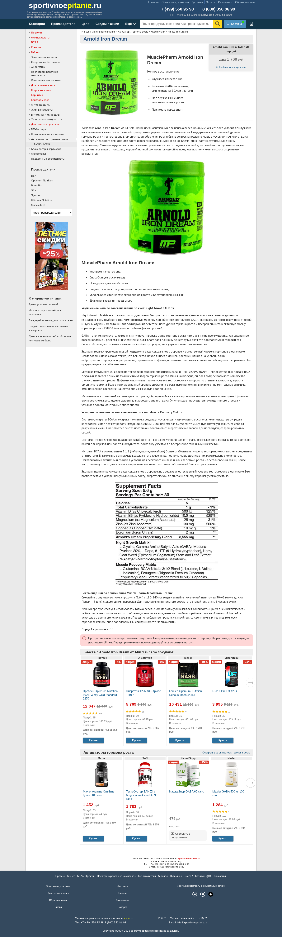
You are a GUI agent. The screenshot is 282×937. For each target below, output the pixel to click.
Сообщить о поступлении (232, 67)
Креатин (36, 47)
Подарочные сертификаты (47, 158)
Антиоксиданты (40, 104)
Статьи (58, 907)
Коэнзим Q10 (203, 876)
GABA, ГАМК (42, 144)
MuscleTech (38, 204)
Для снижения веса (43, 85)
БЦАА (80, 876)
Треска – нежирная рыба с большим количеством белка (50, 338)
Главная (153, 2)
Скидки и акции (107, 23)
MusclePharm (158, 31)
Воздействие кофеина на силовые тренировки (48, 328)
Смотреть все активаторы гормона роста (226, 752)
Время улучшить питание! (43, 304)
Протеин (36, 32)
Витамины (176, 876)
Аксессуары (38, 153)
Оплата (210, 2)
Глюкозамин (220, 876)
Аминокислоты (40, 37)
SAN (33, 190)
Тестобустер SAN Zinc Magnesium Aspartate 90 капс (141, 795)
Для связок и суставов (45, 124)
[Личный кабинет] (251, 24)
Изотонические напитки (46, 80)
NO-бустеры (38, 129)
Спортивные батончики (45, 62)
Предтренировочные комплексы (116, 876)
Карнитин (37, 94)
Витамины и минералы (45, 114)
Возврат (122, 907)
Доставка (197, 2)
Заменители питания (44, 57)
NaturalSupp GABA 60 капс (186, 791)
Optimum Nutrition (42, 180)
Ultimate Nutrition (41, 200)
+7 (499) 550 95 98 (176, 9)
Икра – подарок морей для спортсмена (45, 312)
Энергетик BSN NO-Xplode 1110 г (143, 692)
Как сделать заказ (58, 893)
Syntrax (35, 195)
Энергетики (38, 66)
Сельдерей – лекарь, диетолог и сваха (51, 320)
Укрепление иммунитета (46, 119)
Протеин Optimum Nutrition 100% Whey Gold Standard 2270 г (100, 694)
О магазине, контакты (175, 2)
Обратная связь (245, 2)
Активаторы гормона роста (133, 31)
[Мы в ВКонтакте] (192, 894)
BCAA (34, 42)
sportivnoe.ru (65, 5)
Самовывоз (225, 2)
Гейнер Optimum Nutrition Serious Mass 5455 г (185, 692)
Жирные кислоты (42, 109)
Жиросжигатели (41, 90)
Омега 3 (188, 876)
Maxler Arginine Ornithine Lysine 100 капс (98, 793)
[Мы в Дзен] (209, 894)
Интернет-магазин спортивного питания (166, 858)
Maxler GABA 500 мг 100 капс (228, 793)
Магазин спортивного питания (98, 31)
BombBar (36, 185)
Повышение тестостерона (47, 134)
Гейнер (35, 52)
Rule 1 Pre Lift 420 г (224, 691)
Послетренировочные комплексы (45, 73)
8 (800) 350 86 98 (218, 9)
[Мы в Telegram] (201, 894)
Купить (93, 740)
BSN (33, 175)
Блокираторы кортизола (46, 148)
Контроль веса (40, 99)
